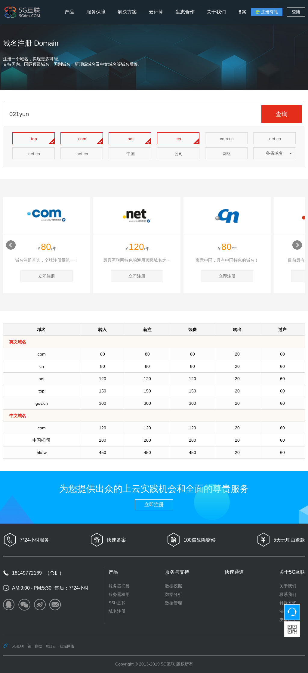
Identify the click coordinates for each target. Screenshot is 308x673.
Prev (11, 245)
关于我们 (287, 586)
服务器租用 (119, 594)
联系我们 (287, 594)
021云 (51, 646)
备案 (242, 11)
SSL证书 (117, 602)
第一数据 (35, 646)
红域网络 (67, 646)
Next (297, 245)
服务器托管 (119, 586)
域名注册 (117, 611)
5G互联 (18, 646)
